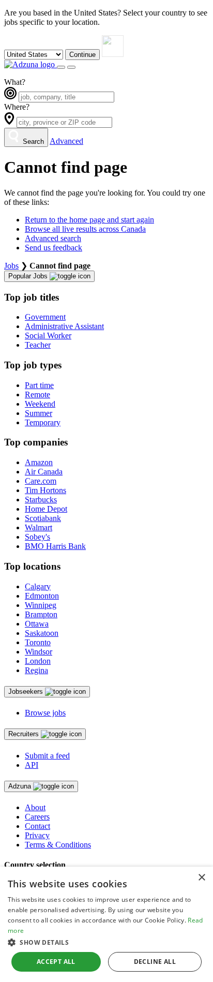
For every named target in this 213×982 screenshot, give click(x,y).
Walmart (38, 527)
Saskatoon (41, 633)
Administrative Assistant (64, 326)
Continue (82, 54)
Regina (36, 670)
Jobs (11, 265)
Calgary (38, 586)
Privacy (37, 835)
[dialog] (106, 924)
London (38, 661)
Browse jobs (45, 712)
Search (32, 141)
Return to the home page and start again (89, 219)
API (31, 765)
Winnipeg (40, 605)
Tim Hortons (45, 490)
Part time (39, 385)
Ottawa (37, 623)
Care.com (40, 481)
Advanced (66, 141)
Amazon (39, 462)
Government (45, 317)
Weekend (40, 403)
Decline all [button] (155, 961)
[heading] (49, 276)
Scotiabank (43, 518)
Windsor (38, 651)
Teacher (38, 344)
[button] (106, 942)
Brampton (41, 614)
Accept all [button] (56, 961)
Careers (37, 816)
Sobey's (37, 536)
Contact (37, 826)
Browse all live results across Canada (85, 229)
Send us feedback (53, 247)
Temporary (42, 422)
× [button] (201, 878)
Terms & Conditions (58, 844)
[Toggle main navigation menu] (71, 67)
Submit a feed (47, 755)
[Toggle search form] (61, 67)
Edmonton (42, 595)
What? (14, 82)
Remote (37, 394)
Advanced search (53, 238)
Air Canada (44, 471)
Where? (16, 106)
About (35, 807)
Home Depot (46, 508)
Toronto (38, 642)
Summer (38, 413)
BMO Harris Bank (55, 546)
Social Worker (48, 335)
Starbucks (41, 499)
